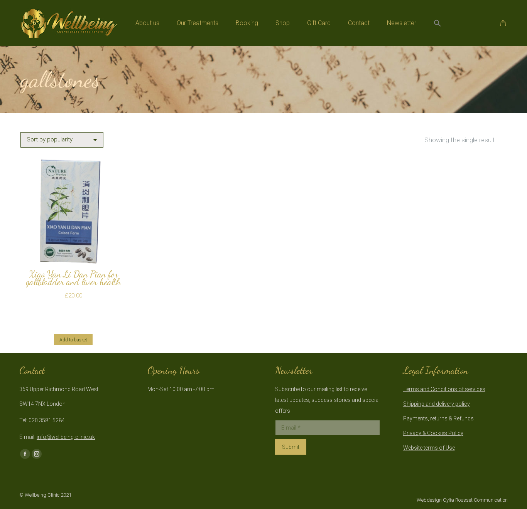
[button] (437, 23)
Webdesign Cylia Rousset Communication (462, 500)
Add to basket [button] (73, 340)
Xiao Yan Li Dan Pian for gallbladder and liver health (73, 278)
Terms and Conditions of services (444, 389)
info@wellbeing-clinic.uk (66, 437)
